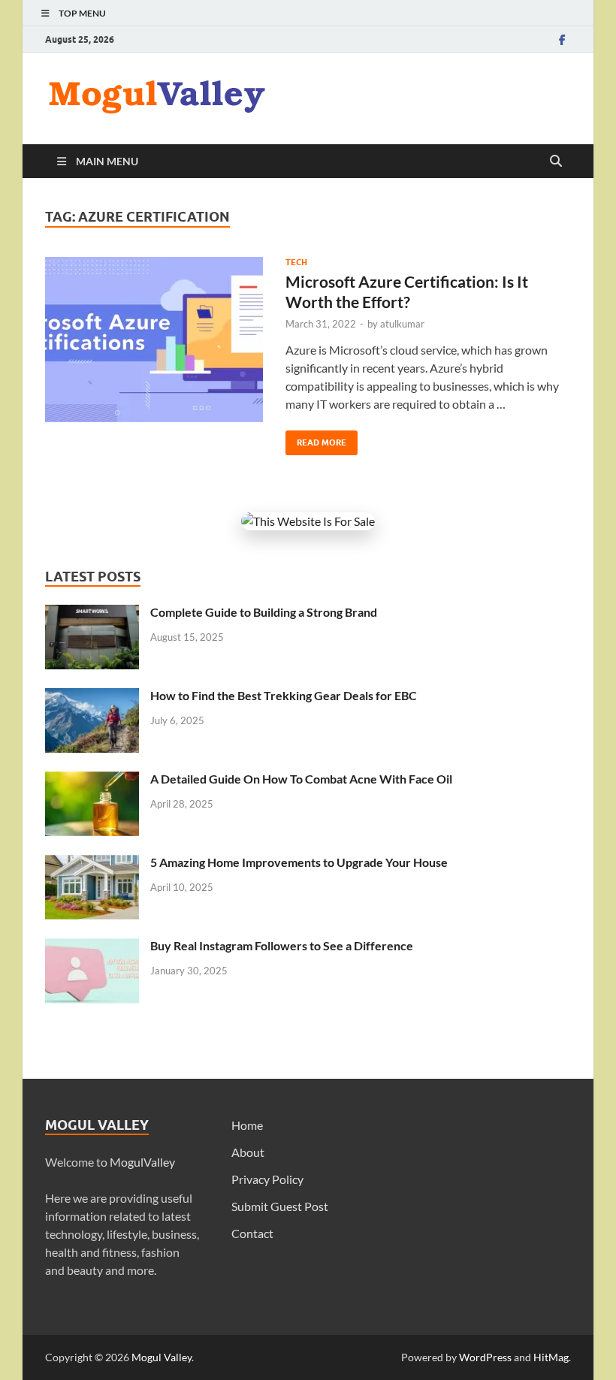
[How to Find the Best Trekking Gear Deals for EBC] (92, 697)
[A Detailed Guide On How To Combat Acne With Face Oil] (92, 780)
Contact (252, 1233)
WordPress (485, 1357)
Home (247, 1125)
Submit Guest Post (279, 1206)
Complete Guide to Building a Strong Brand (263, 612)
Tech (296, 262)
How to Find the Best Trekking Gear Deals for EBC (283, 695)
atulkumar (402, 324)
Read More (315, 439)
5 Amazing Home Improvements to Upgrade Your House (299, 862)
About (247, 1152)
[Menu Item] (562, 39)
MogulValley (142, 1162)
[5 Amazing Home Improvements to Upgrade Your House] (92, 863)
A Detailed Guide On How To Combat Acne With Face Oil (301, 779)
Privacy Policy (267, 1179)
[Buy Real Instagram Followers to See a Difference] (92, 947)
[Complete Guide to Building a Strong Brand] (92, 613)
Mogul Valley (161, 1357)
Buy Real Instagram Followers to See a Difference (281, 945)
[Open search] (556, 161)
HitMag (551, 1357)
